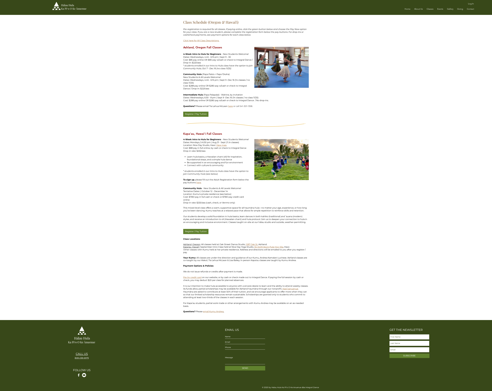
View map (221, 145)
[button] (418, 9)
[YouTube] (84, 375)
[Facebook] (79, 375)
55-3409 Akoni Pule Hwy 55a (268, 247)
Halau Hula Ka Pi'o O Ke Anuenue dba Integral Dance (295, 387)
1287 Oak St (252, 244)
